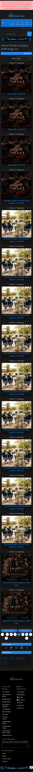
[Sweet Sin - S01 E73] (16, 79)
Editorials (5, 714)
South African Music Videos (6, 731)
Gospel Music (6, 702)
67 (26, 638)
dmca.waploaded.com (25, 6)
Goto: (13, 58)
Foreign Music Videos (6, 727)
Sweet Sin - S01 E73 (16, 94)
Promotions (20, 705)
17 (30, 634)
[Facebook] (21, 648)
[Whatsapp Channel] (6, 648)
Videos (5, 662)
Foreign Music (6, 699)
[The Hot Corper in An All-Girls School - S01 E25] (16, 376)
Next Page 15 (25, 630)
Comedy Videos (4, 718)
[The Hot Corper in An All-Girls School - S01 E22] (16, 491)
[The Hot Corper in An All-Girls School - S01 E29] (16, 224)
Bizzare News (6, 711)
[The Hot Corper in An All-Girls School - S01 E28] (16, 262)
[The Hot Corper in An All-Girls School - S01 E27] (16, 300)
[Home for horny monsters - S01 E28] (16, 606)
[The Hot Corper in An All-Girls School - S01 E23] (16, 453)
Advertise (20, 702)
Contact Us (20, 708)
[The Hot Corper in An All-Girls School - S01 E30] (16, 185)
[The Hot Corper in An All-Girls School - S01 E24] (16, 415)
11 (7, 634)
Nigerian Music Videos (6, 722)
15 (22, 634)
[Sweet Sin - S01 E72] (16, 114)
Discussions (20, 658)
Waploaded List (7, 735)
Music (12, 658)
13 (15, 634)
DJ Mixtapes (6, 709)
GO (29, 34)
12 (11, 634)
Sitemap (4, 761)
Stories (5, 658)
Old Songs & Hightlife (6, 705)
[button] (3, 23)
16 (26, 634)
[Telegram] (27, 648)
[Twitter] (11, 648)
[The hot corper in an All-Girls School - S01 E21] (16, 529)
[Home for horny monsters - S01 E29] (16, 567)
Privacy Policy (6, 759)
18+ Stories (5, 692)
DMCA (4, 756)
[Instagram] (16, 648)
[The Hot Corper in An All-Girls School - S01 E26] (16, 338)
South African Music (6, 695)
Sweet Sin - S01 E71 (16, 165)
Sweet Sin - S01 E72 (16, 129)
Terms (4, 753)
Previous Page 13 (9, 630)
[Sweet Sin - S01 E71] (16, 150)
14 (19, 634)
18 (6, 638)
